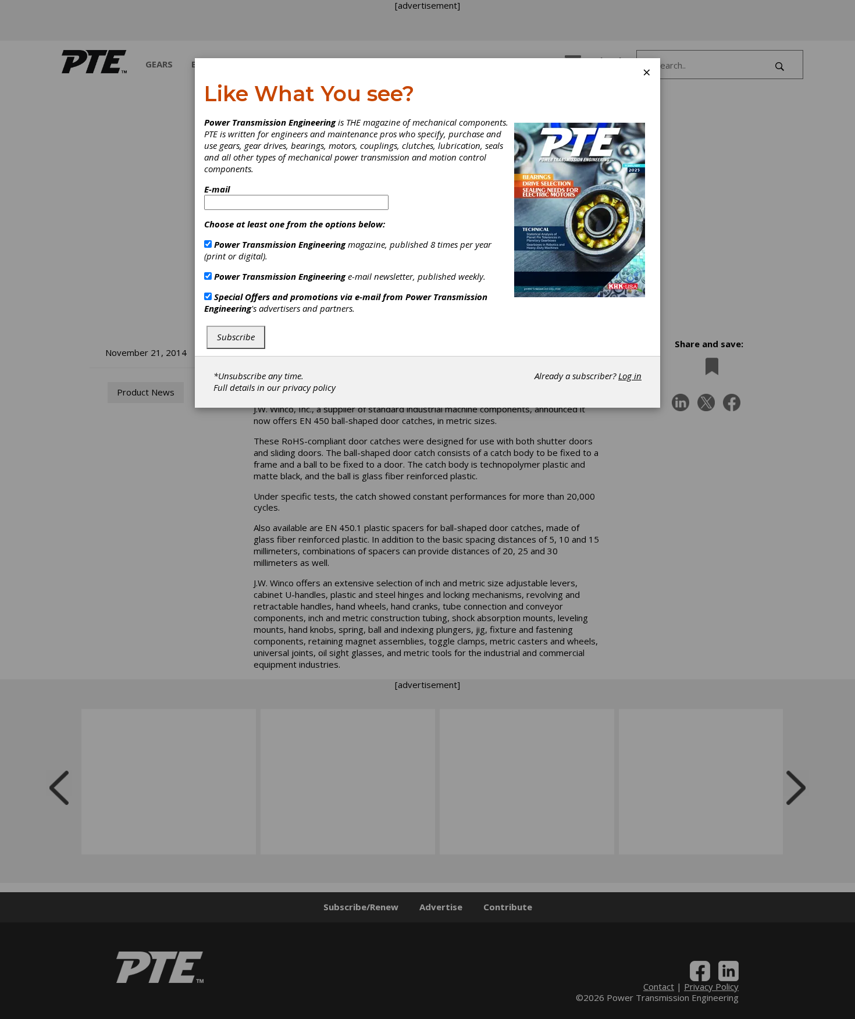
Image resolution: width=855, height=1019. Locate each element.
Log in (630, 376)
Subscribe (236, 337)
